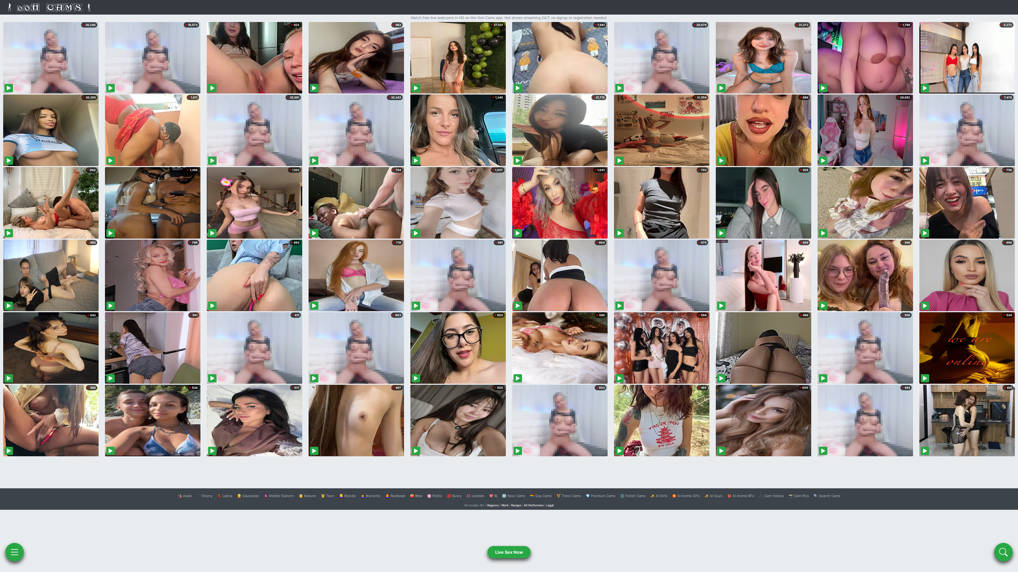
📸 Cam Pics (799, 496)
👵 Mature (307, 496)
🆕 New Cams (513, 496)
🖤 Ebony (204, 496)
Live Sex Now (509, 552)
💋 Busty (454, 496)
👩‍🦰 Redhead (395, 496)
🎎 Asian (185, 496)
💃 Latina (224, 496)
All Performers (534, 505)
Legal (550, 505)
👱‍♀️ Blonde (347, 496)
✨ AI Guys (713, 496)
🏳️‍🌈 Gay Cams (541, 496)
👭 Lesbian (475, 496)
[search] (1003, 552)
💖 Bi (493, 496)
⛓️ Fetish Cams (633, 496)
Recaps (516, 505)
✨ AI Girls (658, 496)
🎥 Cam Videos (771, 496)
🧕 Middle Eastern (279, 496)
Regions (493, 505)
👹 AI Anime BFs (740, 496)
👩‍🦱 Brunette (370, 496)
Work (504, 505)
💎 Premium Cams (600, 496)
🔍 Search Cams (827, 496)
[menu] (14, 552)
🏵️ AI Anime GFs (686, 496)
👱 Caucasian (248, 496)
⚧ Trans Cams (568, 496)
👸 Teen (327, 496)
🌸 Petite (434, 496)
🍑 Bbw (416, 496)
